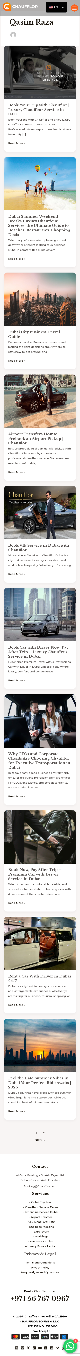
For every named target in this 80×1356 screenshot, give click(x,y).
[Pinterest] (22, 1348)
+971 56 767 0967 (40, 1298)
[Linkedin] (34, 1348)
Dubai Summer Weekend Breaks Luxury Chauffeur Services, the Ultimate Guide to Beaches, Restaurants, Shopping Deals (39, 225)
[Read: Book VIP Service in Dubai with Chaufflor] (40, 512)
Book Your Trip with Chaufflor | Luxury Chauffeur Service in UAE (38, 109)
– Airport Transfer (40, 1216)
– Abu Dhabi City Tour (40, 1221)
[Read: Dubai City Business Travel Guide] (40, 298)
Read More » (16, 143)
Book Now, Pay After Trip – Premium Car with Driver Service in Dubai (34, 874)
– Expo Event (40, 1231)
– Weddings (40, 1236)
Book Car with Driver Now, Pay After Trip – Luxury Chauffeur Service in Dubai (38, 652)
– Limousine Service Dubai (40, 1211)
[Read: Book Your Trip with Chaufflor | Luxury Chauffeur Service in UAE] (40, 71)
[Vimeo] (57, 1348)
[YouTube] (40, 1348)
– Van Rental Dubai (40, 1241)
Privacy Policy (40, 1267)
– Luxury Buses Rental (40, 1246)
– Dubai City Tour (40, 1202)
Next (40, 1140)
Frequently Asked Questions (40, 1272)
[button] (74, 8)
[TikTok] (63, 1348)
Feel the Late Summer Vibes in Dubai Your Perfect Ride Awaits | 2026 (39, 1082)
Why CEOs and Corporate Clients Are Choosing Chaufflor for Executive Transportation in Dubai (39, 761)
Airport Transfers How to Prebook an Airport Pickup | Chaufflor (35, 438)
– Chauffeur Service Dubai (40, 1207)
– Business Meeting (40, 1226)
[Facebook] (46, 1348)
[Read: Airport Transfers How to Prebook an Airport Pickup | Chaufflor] (40, 400)
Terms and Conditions (40, 1262)
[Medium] (51, 1348)
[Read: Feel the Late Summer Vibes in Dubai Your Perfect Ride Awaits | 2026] (40, 1045)
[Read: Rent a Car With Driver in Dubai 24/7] (40, 943)
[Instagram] (16, 1348)
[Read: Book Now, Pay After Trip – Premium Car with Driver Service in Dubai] (40, 836)
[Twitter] (28, 1348)
